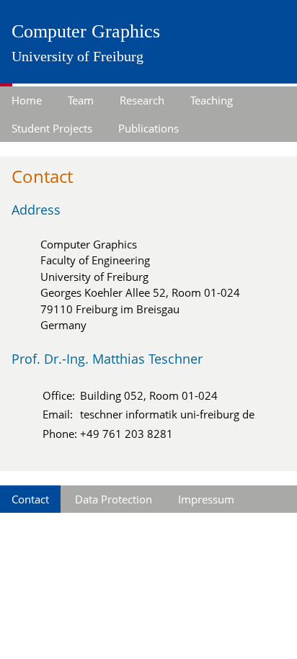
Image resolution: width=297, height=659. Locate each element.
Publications (148, 128)
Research (142, 100)
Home (27, 100)
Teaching (211, 100)
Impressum (206, 499)
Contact (30, 499)
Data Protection (113, 499)
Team (81, 100)
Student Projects (52, 128)
